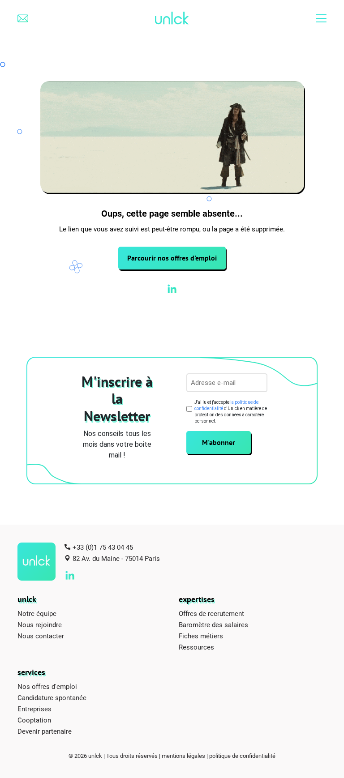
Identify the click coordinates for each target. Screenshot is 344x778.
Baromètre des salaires (213, 624)
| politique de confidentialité (240, 756)
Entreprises (34, 708)
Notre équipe (36, 613)
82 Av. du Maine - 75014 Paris (116, 558)
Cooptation (34, 719)
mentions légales (183, 756)
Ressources (196, 646)
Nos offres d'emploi (47, 686)
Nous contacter (40, 635)
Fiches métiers (201, 635)
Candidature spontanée (51, 697)
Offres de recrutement (211, 613)
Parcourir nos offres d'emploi (172, 257)
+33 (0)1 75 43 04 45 (103, 547)
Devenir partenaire (44, 731)
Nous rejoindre (39, 624)
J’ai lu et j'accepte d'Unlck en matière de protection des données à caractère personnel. (230, 411)
